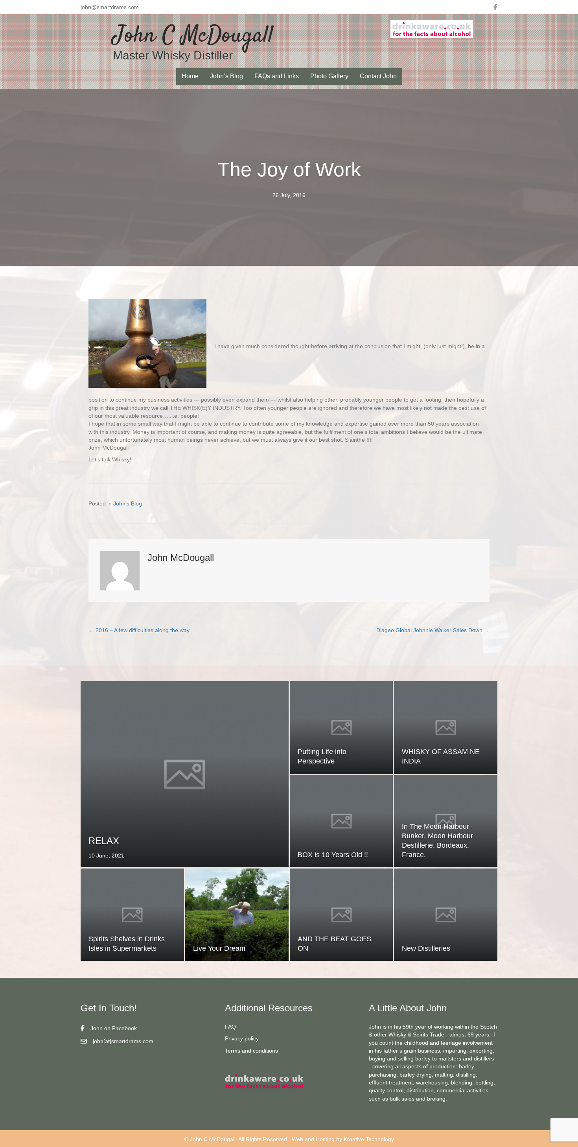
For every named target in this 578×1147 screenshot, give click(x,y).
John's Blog (127, 503)
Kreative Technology (369, 1139)
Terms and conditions (251, 1050)
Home (190, 76)
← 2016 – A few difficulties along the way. (139, 630)
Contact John (378, 76)
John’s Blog (226, 76)
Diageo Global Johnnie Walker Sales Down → (433, 630)
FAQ (230, 1026)
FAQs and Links (276, 76)
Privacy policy (242, 1038)
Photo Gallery (329, 76)
